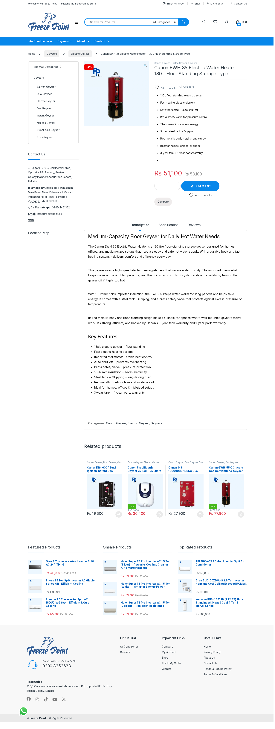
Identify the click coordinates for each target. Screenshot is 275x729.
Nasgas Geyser (46, 122)
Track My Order (176, 3)
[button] (145, 65)
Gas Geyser (231, 462)
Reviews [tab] (194, 225)
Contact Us (240, 3)
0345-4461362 (61, 207)
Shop (198, 3)
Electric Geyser (80, 53)
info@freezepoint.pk (49, 213)
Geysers (63, 41)
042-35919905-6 (51, 201)
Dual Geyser (109, 462)
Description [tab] (140, 225)
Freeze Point (38, 718)
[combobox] (117, 22)
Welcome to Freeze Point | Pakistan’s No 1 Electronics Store (62, 3)
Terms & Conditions (215, 674)
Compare (188, 86)
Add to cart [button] (159, 514)
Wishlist (166, 668)
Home (31, 53)
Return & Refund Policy (218, 668)
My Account (217, 3)
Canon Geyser (161, 63)
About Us (83, 41)
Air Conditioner (39, 41)
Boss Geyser (44, 137)
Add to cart (202, 185)
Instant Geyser (45, 115)
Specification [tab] (168, 225)
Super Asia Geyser (48, 129)
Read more (118, 514)
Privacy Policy (212, 652)
